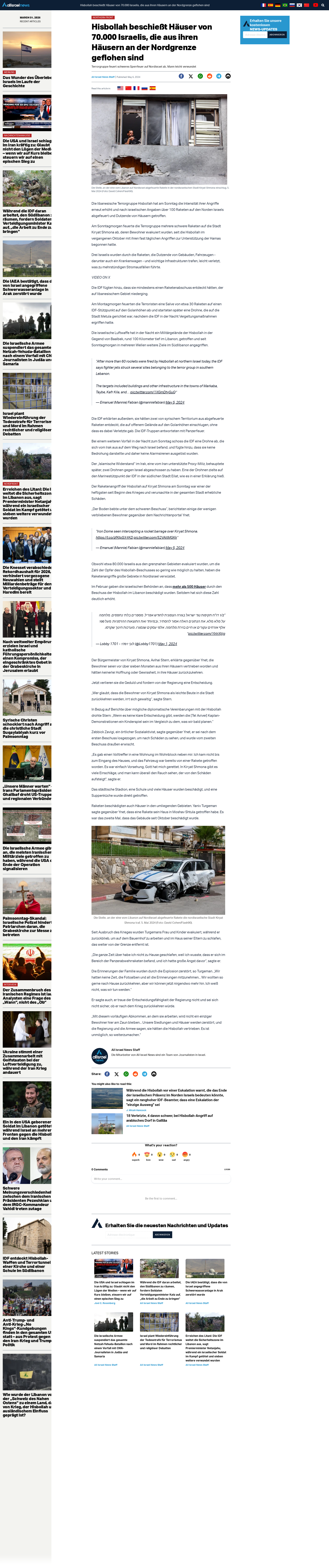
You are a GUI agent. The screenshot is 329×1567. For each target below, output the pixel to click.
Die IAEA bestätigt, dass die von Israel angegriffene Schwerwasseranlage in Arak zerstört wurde (29, 287)
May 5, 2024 (175, 402)
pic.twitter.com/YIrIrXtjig (206, 633)
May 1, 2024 (167, 644)
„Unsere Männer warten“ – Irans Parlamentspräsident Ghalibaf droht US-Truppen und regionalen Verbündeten (30, 792)
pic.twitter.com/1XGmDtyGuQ (152, 392)
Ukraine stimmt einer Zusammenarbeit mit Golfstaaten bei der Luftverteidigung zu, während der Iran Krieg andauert (25, 1062)
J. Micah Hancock (136, 1110)
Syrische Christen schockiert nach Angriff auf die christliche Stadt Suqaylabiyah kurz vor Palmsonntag (29, 728)
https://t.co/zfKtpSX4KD (114, 537)
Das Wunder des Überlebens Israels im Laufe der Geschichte (30, 81)
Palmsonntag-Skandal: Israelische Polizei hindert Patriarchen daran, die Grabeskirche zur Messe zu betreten (28, 926)
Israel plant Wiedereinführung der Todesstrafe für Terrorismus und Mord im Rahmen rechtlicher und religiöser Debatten (30, 423)
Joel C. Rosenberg (104, 1303)
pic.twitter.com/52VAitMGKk (155, 537)
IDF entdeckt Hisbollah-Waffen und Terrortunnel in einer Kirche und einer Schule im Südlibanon (29, 1264)
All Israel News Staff (103, 76)
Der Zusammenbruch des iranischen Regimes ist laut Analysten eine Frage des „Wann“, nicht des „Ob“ (28, 996)
